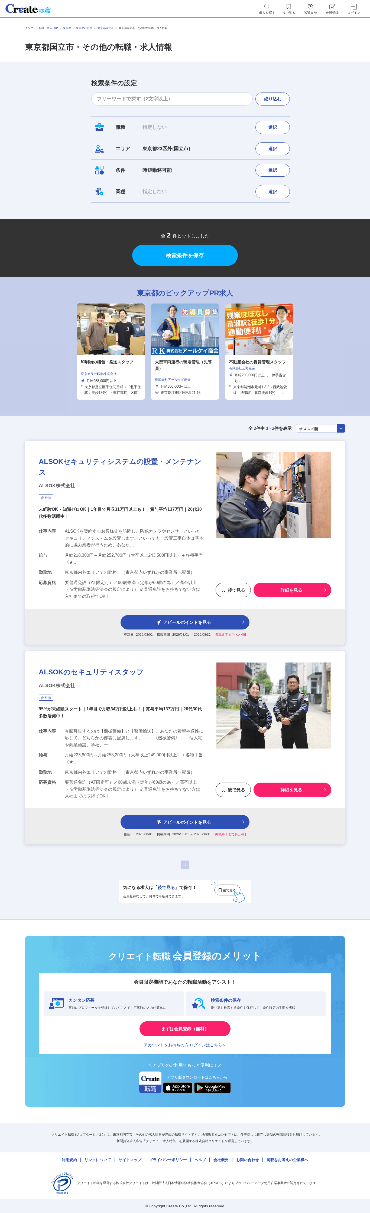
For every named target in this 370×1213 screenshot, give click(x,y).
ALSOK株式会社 (57, 485)
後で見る (236, 590)
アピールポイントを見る (187, 622)
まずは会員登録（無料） (185, 1028)
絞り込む (272, 99)
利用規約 (69, 1160)
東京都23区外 (84, 28)
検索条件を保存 (185, 255)
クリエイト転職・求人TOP (41, 28)
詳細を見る (291, 590)
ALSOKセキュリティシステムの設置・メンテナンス (120, 466)
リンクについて (98, 1160)
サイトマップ (130, 1160)
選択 (272, 127)
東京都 (67, 28)
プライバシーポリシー (168, 1160)
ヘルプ (200, 1160)
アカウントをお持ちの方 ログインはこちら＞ (185, 1045)
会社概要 (221, 1160)
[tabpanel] (185, 352)
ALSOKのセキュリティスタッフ (91, 672)
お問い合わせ (247, 1160)
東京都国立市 (106, 28)
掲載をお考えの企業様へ (287, 1160)
